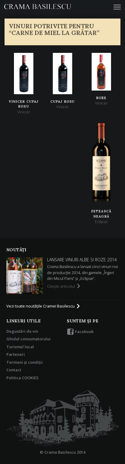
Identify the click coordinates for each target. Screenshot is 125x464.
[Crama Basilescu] (37, 7)
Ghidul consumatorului (28, 339)
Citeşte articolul (61, 286)
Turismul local (20, 346)
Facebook (83, 331)
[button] (117, 7)
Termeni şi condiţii (24, 362)
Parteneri (15, 354)
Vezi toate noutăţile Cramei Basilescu (41, 306)
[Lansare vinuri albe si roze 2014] (24, 275)
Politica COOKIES (22, 377)
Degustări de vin (22, 331)
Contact (13, 370)
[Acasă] (62, 418)
